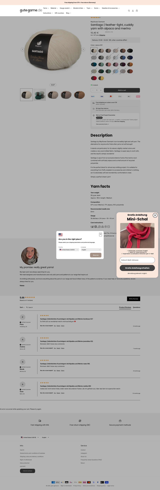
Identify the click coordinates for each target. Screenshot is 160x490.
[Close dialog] (155, 215)
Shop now (96, 255)
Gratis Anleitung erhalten (137, 268)
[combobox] (67, 250)
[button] (137, 11)
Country (61, 247)
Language (83, 247)
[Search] (129, 10)
